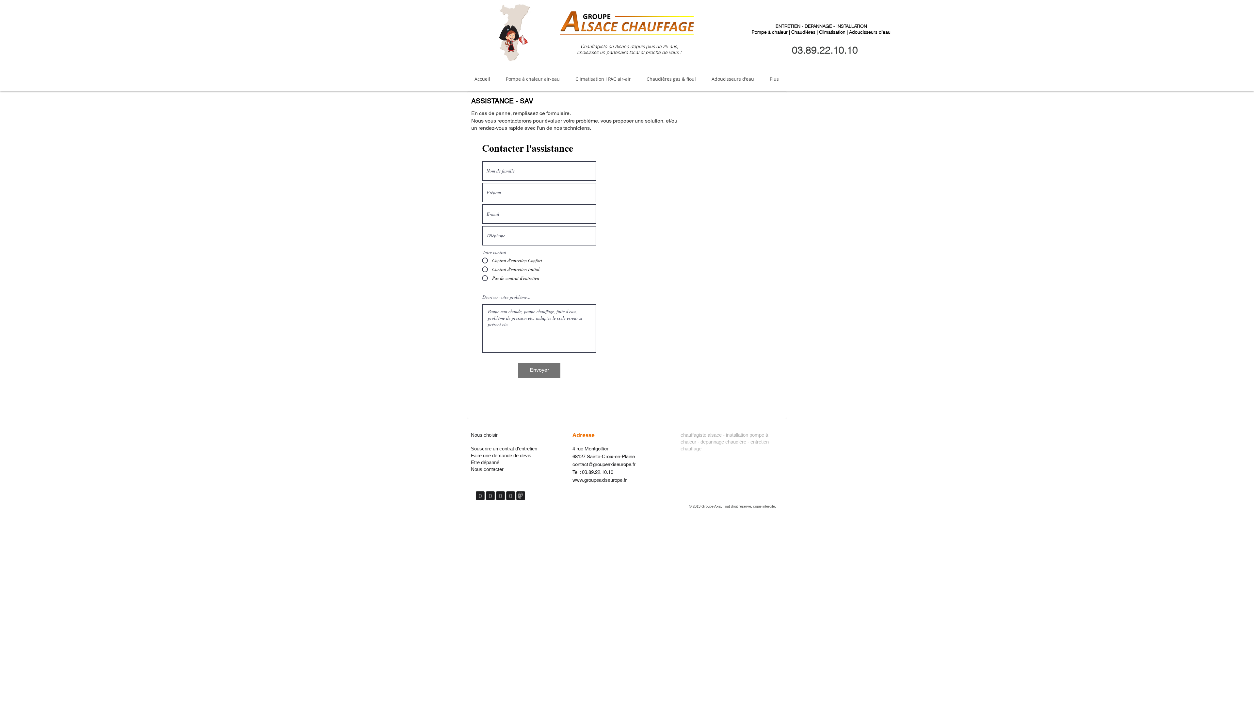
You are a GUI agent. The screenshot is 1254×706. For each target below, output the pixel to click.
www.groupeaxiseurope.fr (599, 480)
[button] (533, 79)
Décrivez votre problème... (506, 297)
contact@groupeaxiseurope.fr (603, 464)
